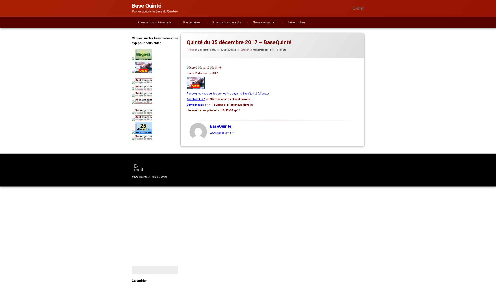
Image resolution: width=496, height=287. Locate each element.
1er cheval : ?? (196, 99)
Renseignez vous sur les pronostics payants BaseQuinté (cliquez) (228, 93)
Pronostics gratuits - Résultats (269, 50)
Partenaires (192, 22)
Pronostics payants (226, 22)
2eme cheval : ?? (197, 104)
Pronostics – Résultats (155, 22)
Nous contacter (264, 22)
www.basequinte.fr (222, 132)
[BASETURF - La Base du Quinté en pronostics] (196, 87)
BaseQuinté (230, 50)
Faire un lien (296, 22)
